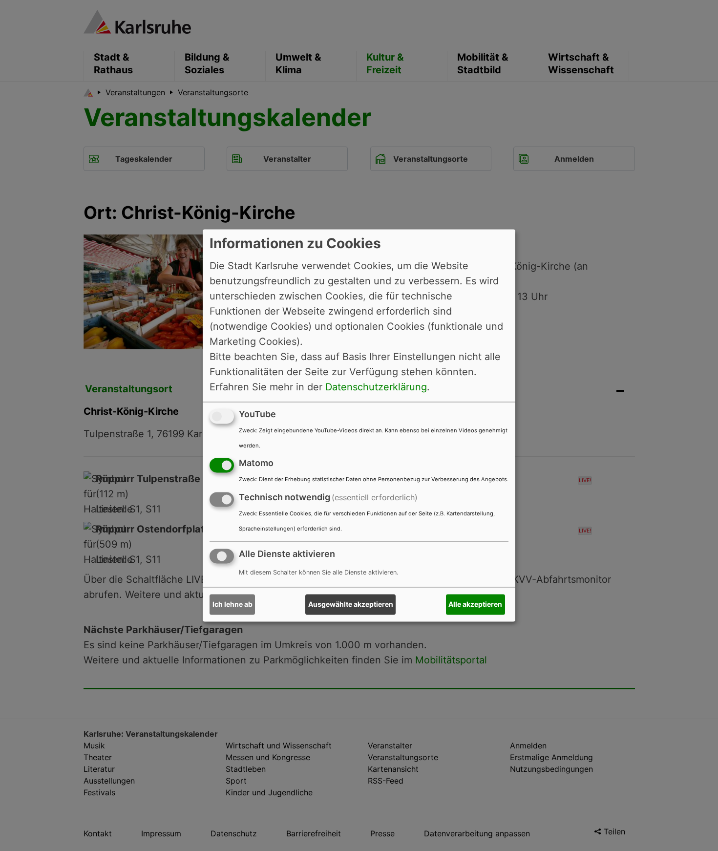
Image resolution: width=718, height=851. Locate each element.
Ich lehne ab (232, 604)
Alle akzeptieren (475, 604)
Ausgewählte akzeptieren (350, 604)
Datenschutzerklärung (376, 387)
